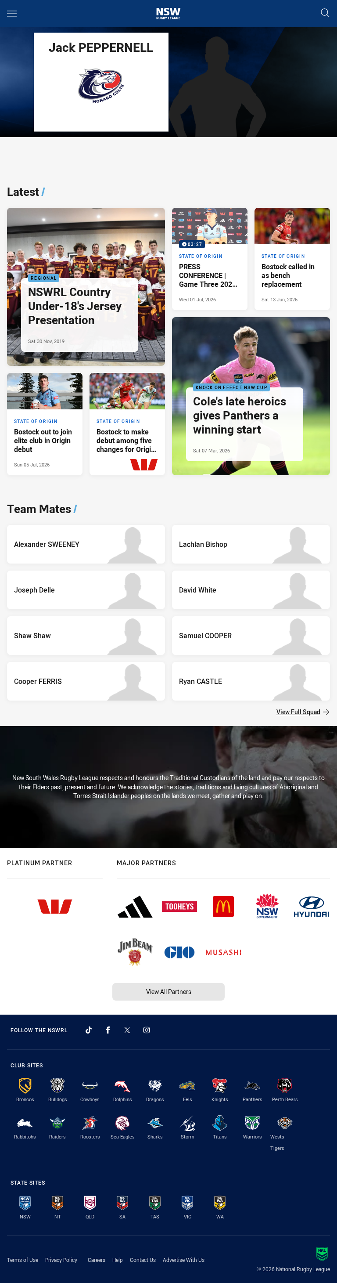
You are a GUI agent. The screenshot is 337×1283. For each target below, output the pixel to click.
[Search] (325, 13)
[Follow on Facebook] (107, 1030)
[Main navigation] (12, 13)
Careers (96, 1259)
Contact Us (143, 1259)
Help (117, 1259)
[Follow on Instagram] (146, 1030)
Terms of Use (22, 1259)
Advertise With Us (183, 1259)
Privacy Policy (61, 1259)
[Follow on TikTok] (88, 1030)
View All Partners (168, 991)
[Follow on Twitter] (127, 1030)
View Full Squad (298, 712)
